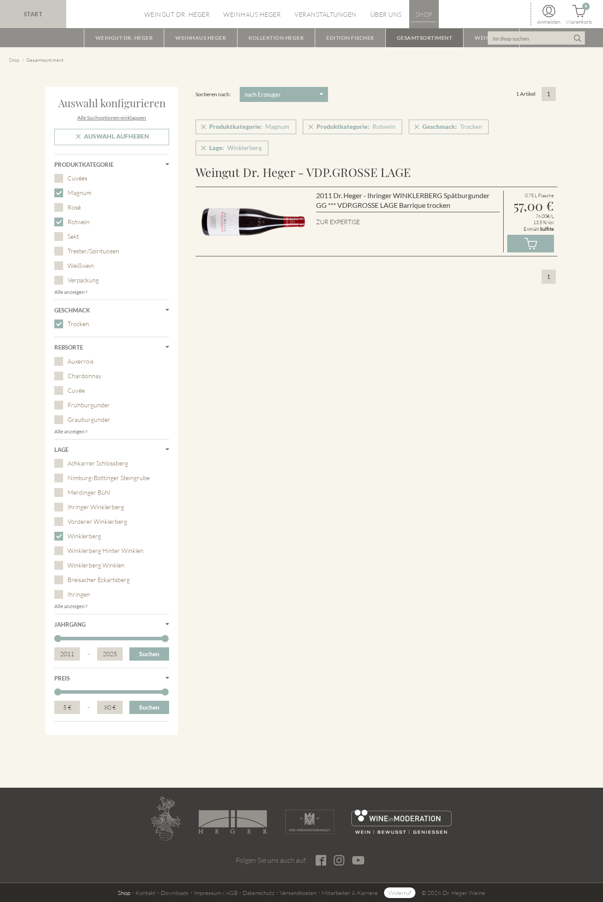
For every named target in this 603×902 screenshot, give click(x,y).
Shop (14, 60)
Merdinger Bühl (89, 492)
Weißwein (81, 265)
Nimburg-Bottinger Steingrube (109, 477)
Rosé (74, 207)
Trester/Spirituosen (93, 251)
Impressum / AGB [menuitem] (215, 892)
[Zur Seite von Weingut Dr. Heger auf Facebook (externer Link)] (320, 860)
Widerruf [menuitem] (399, 892)
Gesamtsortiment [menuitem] (424, 37)
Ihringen (79, 594)
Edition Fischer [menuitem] (350, 37)
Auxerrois (81, 361)
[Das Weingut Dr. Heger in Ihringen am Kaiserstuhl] (166, 819)
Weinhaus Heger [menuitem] (252, 14)
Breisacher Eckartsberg (99, 579)
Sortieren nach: (213, 94)
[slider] (57, 638)
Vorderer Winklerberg (97, 521)
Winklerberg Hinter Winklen (105, 550)
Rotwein (79, 222)
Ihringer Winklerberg (96, 507)
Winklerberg (84, 536)
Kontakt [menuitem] (145, 892)
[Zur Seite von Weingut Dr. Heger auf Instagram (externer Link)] (339, 860)
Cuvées (77, 178)
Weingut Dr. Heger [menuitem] (177, 14)
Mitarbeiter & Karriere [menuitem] (350, 892)
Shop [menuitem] (424, 14)
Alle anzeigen (70, 292)
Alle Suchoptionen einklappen (111, 117)
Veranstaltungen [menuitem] (325, 14)
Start (33, 14)
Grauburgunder (89, 419)
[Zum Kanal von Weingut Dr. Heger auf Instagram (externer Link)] (358, 860)
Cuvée (76, 390)
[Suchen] (577, 38)
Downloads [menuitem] (174, 892)
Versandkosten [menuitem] (298, 892)
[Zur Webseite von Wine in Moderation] (401, 822)
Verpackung (83, 280)
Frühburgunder (89, 405)
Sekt (73, 236)
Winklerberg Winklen (96, 565)
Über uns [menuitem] (386, 14)
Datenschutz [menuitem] (259, 892)
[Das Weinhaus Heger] (232, 822)
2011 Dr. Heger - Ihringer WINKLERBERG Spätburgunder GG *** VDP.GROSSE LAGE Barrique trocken (403, 200)
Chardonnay (85, 376)
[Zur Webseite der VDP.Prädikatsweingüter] (309, 822)
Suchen (149, 654)
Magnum (79, 192)
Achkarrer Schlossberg (98, 463)
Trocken (78, 323)
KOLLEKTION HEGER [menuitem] (276, 37)
